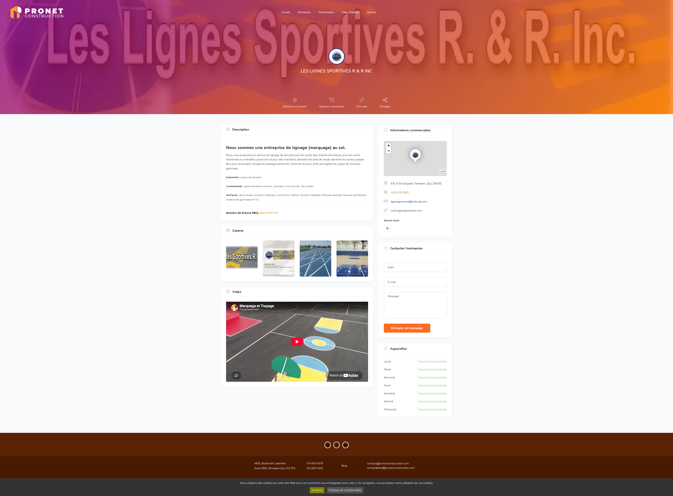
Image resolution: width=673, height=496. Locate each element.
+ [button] (389, 145)
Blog (344, 465)
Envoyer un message (407, 328)
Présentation (326, 12)
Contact (371, 12)
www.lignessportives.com (406, 210)
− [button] (389, 151)
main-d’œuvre (350, 12)
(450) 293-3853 (400, 192)
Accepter (317, 490)
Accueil (285, 12)
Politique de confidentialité (345, 490)
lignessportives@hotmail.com (409, 201)
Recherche (304, 12)
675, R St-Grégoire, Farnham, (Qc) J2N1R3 (416, 183)
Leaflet (443, 171)
